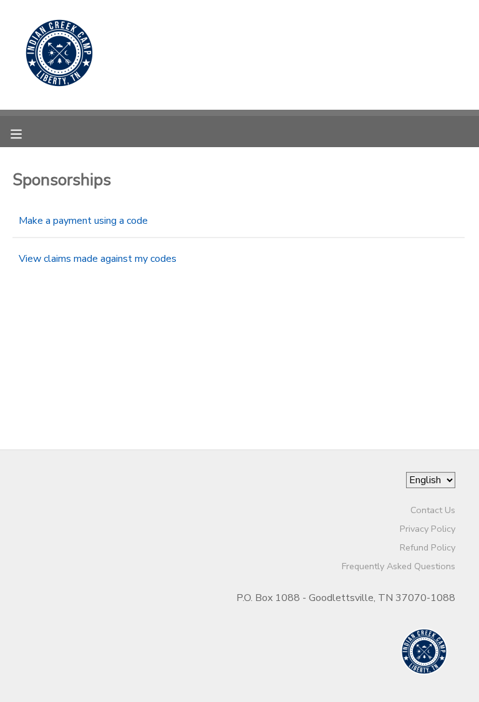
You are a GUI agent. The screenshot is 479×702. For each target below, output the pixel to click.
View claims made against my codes (98, 259)
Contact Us (432, 510)
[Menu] (25, 133)
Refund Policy (427, 547)
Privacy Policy (427, 528)
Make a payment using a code (83, 221)
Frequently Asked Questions (398, 566)
